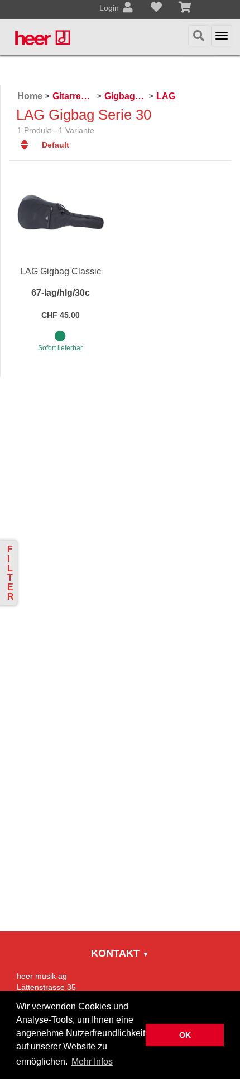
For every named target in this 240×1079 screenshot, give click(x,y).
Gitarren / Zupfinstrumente (73, 96)
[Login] (128, 8)
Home (29, 96)
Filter (10, 573)
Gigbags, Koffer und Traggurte (125, 96)
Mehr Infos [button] (92, 1061)
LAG (165, 96)
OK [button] (185, 1035)
